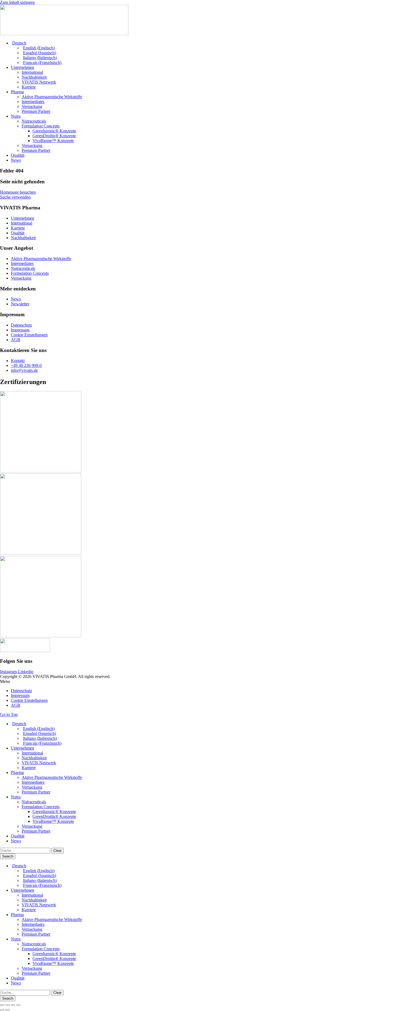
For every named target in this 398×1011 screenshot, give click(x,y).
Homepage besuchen (18, 192)
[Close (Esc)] (2, 1005)
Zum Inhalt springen (17, 2)
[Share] (7, 1005)
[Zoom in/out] (18, 1005)
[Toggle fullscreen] (13, 1005)
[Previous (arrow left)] (2, 1010)
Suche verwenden (15, 197)
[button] (199, 681)
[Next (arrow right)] (7, 1010)
